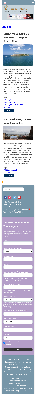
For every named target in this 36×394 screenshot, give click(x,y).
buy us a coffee (23, 369)
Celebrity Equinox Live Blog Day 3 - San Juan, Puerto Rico (16, 37)
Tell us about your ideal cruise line (14, 310)
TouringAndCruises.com (17, 386)
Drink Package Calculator (12, 202)
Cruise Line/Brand (9, 296)
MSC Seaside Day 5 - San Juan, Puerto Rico (17, 121)
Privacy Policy (25, 390)
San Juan (7, 26)
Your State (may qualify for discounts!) (15, 272)
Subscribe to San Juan (2, 182)
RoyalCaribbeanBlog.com (17, 381)
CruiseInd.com (17, 378)
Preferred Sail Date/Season (12, 284)
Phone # (6, 264)
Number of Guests (9, 326)
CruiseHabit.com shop (22, 372)
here (10, 364)
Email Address (8, 256)
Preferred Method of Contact (12, 248)
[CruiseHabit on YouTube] (5, 3)
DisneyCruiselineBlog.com (17, 383)
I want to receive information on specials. (16, 343)
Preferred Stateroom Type (11, 318)
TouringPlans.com (10, 388)
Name (5, 240)
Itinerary (6, 334)
